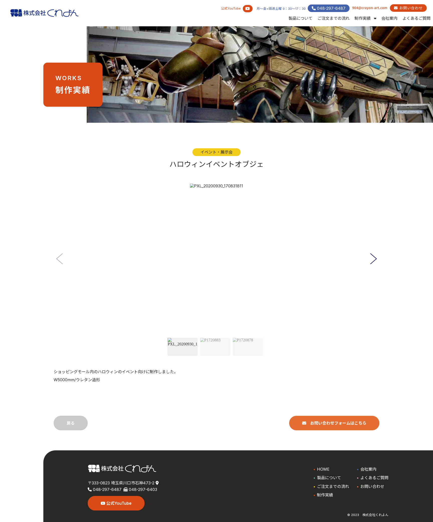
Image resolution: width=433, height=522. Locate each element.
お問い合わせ (410, 8)
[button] (373, 258)
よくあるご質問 (416, 18)
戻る (71, 423)
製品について (300, 18)
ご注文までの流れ (333, 18)
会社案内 (389, 18)
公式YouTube (118, 503)
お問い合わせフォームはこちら (336, 423)
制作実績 (363, 18)
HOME (323, 469)
